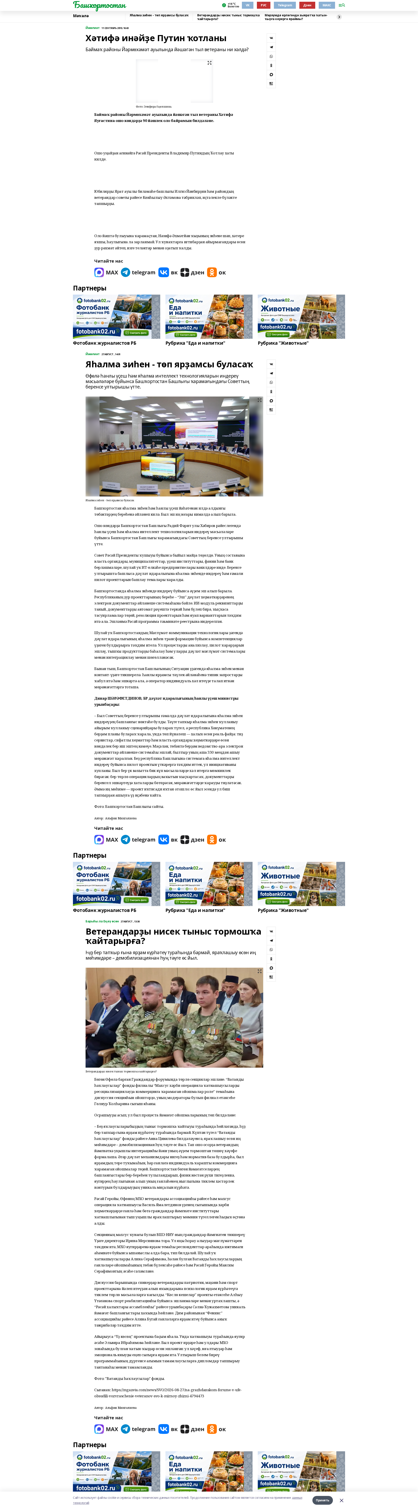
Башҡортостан (99, 4)
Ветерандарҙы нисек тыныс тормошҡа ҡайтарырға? (228, 17)
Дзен (307, 5)
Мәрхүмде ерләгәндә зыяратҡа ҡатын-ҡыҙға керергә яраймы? (296, 17)
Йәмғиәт (93, 28)
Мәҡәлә (81, 16)
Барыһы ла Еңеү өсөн (102, 921)
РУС (263, 5)
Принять (322, 1500)
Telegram (285, 5)
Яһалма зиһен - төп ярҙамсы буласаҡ (159, 15)
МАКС (327, 5)
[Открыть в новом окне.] (106, 272)
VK (247, 5)
